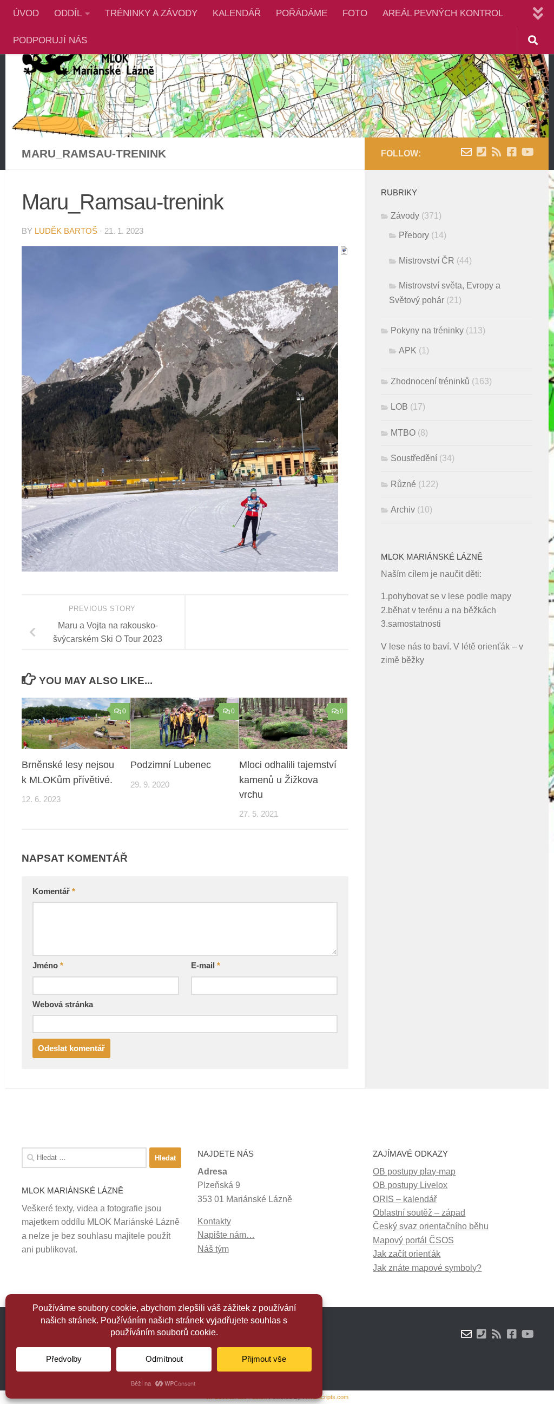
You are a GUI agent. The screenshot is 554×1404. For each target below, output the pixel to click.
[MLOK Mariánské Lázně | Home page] (88, 62)
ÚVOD (26, 13)
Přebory (414, 235)
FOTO (354, 13)
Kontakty (214, 1221)
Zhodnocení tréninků (430, 381)
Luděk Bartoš (66, 231)
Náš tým (213, 1249)
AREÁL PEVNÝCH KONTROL (442, 13)
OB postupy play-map (414, 1171)
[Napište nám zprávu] (466, 152)
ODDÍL (68, 13)
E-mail (205, 965)
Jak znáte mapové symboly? (427, 1267)
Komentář (53, 891)
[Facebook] (511, 152)
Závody (405, 215)
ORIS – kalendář (405, 1199)
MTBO (403, 432)
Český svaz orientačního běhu (431, 1226)
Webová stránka (62, 1004)
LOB (399, 406)
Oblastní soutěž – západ (419, 1212)
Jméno (47, 965)
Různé (403, 484)
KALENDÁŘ (237, 13)
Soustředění (414, 458)
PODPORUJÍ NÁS (50, 40)
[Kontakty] (481, 152)
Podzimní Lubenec (170, 764)
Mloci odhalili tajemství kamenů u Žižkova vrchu (288, 779)
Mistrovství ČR (426, 260)
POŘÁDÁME (301, 13)
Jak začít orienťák (406, 1253)
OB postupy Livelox (410, 1185)
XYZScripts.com (327, 1397)
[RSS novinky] (496, 152)
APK (408, 350)
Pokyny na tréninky (427, 330)
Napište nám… (226, 1234)
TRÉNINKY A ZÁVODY (151, 13)
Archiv (403, 509)
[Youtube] (527, 152)
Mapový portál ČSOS (413, 1240)
